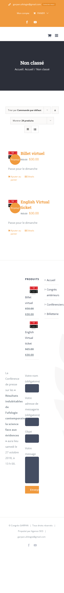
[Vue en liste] (34, 129)
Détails (30, 176)
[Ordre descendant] (55, 110)
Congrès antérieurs (52, 292)
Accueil (51, 280)
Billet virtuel (32, 153)
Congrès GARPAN (19, 525)
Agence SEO (37, 531)
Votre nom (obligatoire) (32, 378)
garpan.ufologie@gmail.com (32, 536)
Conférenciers (52, 304)
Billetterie (52, 314)
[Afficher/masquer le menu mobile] (57, 35)
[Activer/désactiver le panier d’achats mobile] (49, 35)
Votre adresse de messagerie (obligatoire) (32, 406)
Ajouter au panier (16, 178)
